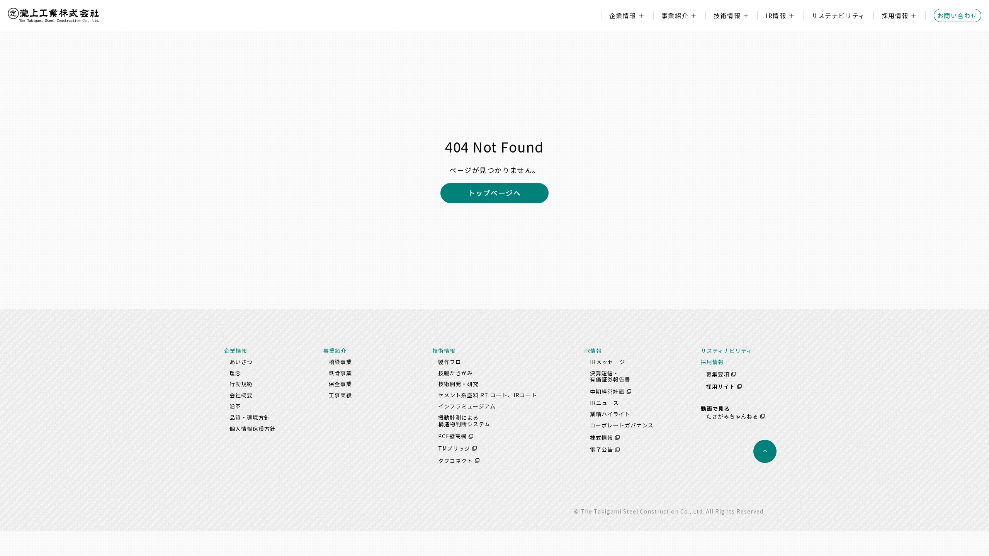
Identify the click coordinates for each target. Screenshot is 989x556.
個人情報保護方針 (252, 428)
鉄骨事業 (340, 373)
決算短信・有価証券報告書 (610, 376)
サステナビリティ (838, 15)
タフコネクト (455, 460)
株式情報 (601, 437)
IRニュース (604, 403)
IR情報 (776, 15)
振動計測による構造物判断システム (464, 421)
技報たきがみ (455, 373)
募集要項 (717, 374)
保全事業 (340, 384)
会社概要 (241, 395)
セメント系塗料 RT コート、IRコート (487, 395)
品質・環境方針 (249, 417)
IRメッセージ (607, 362)
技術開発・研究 (458, 384)
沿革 (235, 406)
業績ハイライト (610, 414)
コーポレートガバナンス (622, 425)
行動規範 (241, 384)
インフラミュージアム (467, 406)
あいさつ (241, 362)
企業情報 (622, 15)
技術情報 (727, 15)
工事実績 (340, 395)
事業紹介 (674, 15)
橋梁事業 (340, 362)
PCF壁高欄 (452, 436)
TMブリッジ (454, 448)
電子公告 (601, 450)
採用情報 (895, 15)
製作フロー (452, 362)
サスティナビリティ (726, 350)
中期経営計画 (607, 391)
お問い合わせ (957, 15)
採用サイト (720, 386)
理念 (235, 373)
